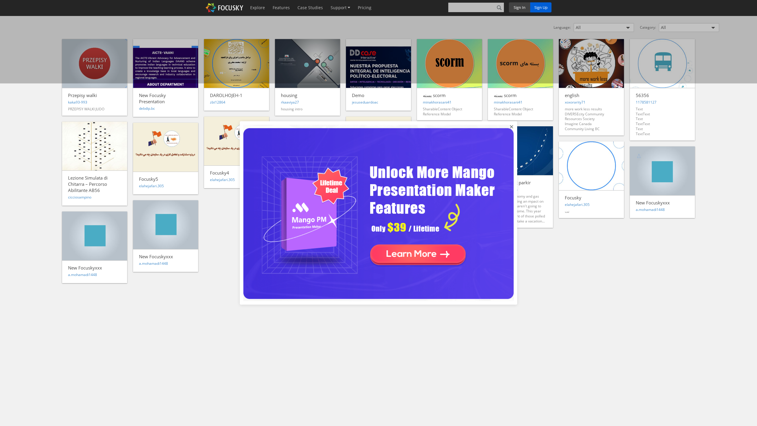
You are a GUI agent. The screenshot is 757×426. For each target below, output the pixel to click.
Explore (257, 7)
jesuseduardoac (365, 102)
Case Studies (310, 7)
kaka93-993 (77, 102)
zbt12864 (217, 102)
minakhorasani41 (437, 102)
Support (339, 7)
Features (281, 7)
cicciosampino (79, 197)
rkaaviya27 (290, 102)
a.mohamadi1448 (650, 209)
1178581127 (646, 102)
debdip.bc (147, 108)
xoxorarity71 (575, 102)
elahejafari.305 (151, 185)
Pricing (364, 7)
